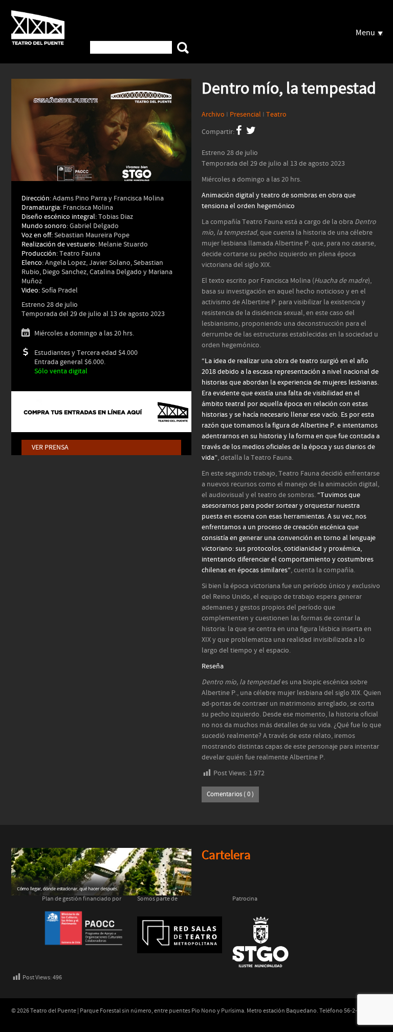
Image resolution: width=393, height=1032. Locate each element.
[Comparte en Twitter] (251, 132)
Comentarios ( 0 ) (230, 794)
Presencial (245, 114)
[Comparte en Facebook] (239, 132)
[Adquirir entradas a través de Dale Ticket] (101, 411)
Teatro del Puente (37, 30)
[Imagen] (101, 135)
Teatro (276, 114)
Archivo (213, 114)
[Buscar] (182, 48)
